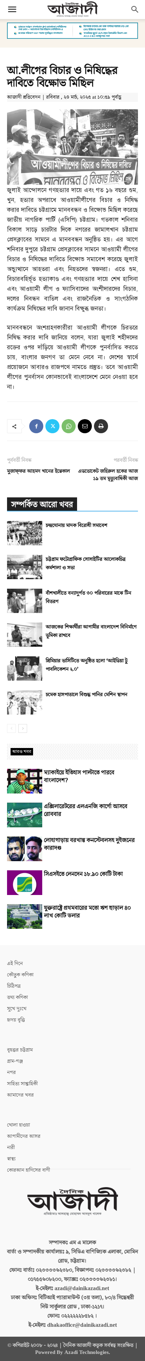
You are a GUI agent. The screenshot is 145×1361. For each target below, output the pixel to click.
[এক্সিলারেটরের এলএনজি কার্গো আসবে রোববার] (24, 815)
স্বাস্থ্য (11, 1159)
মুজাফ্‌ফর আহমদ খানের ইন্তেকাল (38, 471)
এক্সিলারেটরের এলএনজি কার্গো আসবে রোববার (85, 810)
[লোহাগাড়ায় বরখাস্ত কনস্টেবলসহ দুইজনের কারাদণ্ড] (24, 848)
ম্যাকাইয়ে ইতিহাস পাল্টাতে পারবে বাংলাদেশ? (79, 776)
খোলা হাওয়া (18, 1125)
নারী (11, 1147)
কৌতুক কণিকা (20, 975)
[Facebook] (36, 426)
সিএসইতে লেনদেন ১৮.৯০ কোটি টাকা (83, 874)
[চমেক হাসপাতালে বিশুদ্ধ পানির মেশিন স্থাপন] (24, 702)
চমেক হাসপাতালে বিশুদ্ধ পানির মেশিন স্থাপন (86, 694)
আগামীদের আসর (23, 1136)
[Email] (85, 426)
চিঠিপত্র (14, 986)
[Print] (101, 426)
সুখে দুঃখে (16, 1008)
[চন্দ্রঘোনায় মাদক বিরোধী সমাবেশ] (24, 533)
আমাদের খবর (20, 1095)
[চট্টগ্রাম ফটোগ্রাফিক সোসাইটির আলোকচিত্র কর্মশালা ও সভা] (24, 567)
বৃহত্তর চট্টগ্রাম (20, 1050)
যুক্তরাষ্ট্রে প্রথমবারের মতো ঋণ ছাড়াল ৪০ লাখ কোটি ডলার (87, 912)
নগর (11, 1072)
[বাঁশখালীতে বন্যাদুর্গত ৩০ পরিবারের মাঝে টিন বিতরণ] (24, 601)
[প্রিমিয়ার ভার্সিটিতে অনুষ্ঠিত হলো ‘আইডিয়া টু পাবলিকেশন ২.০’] (24, 668)
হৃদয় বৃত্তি (16, 1020)
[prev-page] (11, 728)
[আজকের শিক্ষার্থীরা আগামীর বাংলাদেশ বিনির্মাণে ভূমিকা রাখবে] (24, 635)
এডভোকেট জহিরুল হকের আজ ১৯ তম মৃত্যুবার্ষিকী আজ (108, 474)
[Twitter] (52, 426)
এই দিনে (15, 963)
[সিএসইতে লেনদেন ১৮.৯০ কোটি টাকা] (24, 882)
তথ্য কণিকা (17, 997)
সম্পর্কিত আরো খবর (42, 504)
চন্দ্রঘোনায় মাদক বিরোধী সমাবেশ (76, 525)
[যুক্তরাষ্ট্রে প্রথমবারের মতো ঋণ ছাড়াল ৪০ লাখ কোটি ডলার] (24, 916)
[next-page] (22, 728)
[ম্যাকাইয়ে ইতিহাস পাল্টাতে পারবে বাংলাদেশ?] (24, 781)
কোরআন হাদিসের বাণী (28, 1170)
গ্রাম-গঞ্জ (15, 1061)
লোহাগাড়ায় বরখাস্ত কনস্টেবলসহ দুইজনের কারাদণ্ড (89, 844)
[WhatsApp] (69, 426)
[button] (12, 9)
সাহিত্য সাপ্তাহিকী (22, 1083)
